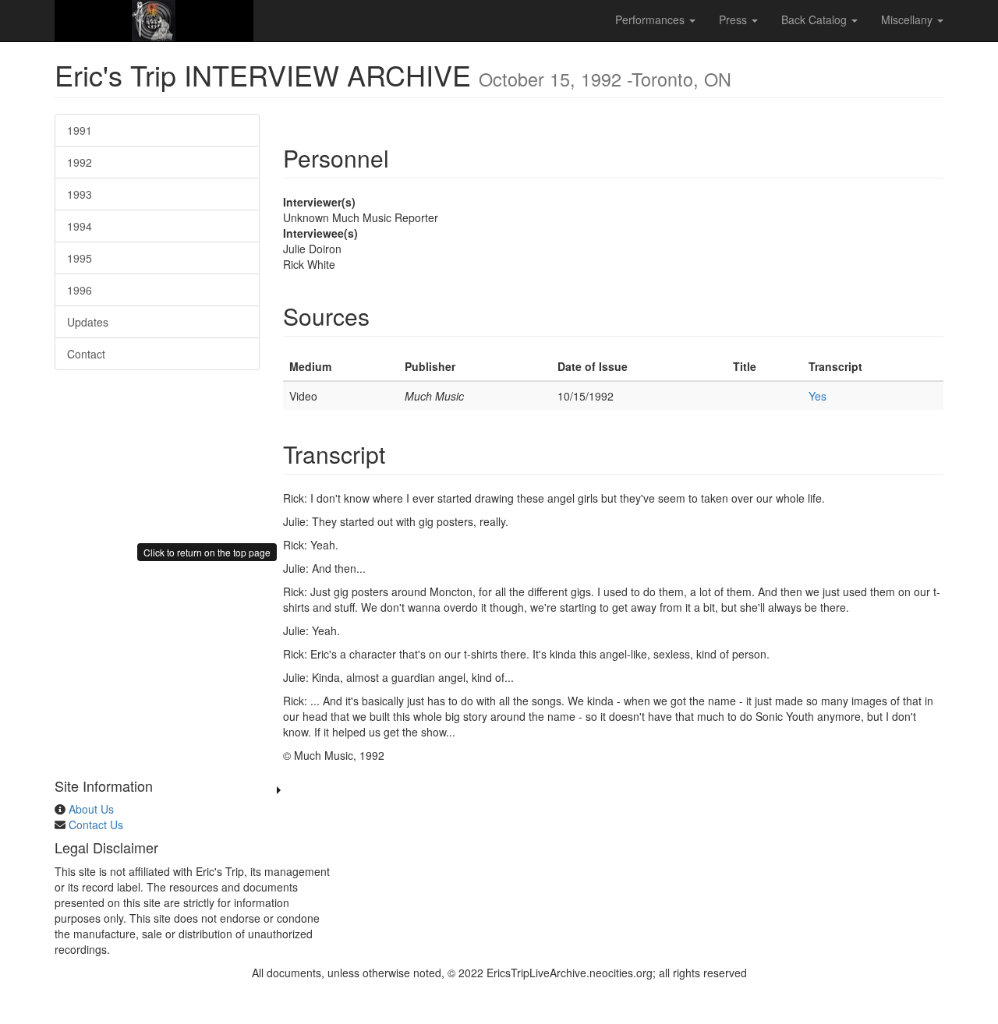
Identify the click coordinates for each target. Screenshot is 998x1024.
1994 (79, 226)
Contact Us (96, 824)
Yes (817, 396)
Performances (651, 19)
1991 (79, 130)
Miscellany (908, 19)
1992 (79, 162)
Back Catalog (815, 19)
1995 (79, 258)
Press (734, 19)
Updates (87, 322)
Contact (86, 354)
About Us (91, 809)
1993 (79, 194)
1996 (79, 290)
